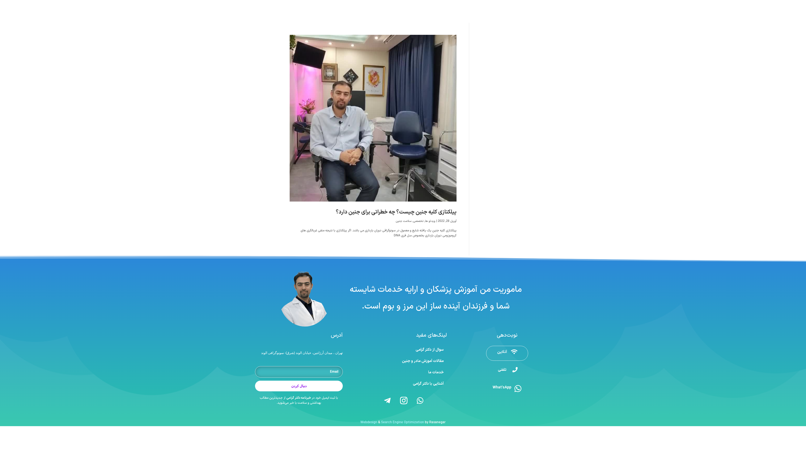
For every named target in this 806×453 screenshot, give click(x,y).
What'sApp (502, 387)
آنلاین (502, 352)
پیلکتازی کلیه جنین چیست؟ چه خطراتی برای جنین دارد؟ (396, 212)
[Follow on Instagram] (403, 400)
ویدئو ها (430, 221)
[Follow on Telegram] (387, 400)
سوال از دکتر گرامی (430, 350)
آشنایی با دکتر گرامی (428, 384)
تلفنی (502, 370)
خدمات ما (436, 372)
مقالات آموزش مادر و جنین (423, 361)
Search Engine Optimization (402, 422)
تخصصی (418, 221)
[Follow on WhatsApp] (420, 400)
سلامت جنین (404, 221)
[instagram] (284, 4)
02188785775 (478, 4)
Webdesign (368, 422)
